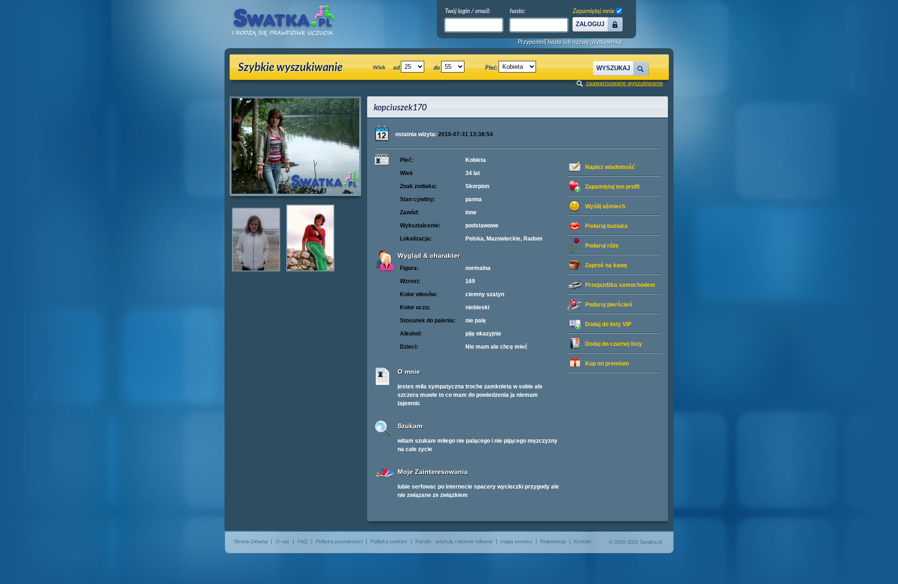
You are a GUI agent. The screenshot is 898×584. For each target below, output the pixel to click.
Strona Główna (251, 541)
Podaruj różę (602, 245)
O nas (282, 541)
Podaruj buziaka (606, 226)
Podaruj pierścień (608, 304)
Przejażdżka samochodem (620, 285)
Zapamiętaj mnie (593, 11)
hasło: (517, 11)
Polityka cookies (388, 541)
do (437, 67)
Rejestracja (553, 541)
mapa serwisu (516, 541)
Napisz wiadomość (610, 167)
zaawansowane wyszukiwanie (624, 83)
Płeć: (491, 67)
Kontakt (582, 541)
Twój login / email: (467, 11)
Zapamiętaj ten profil (612, 186)
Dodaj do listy (608, 324)
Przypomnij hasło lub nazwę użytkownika (570, 42)
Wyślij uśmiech (605, 206)
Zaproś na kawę (606, 265)
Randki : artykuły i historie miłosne (453, 541)
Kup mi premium (607, 363)
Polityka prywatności (339, 541)
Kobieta (475, 160)
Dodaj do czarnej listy (613, 344)
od (396, 67)
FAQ (302, 541)
